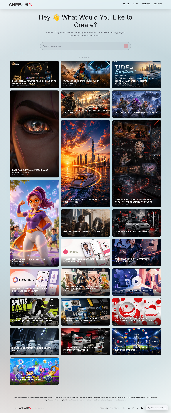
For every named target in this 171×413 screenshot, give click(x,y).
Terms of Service (114, 408)
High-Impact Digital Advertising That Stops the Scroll (142, 397)
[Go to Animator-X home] (20, 4)
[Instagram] (133, 408)
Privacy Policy (104, 408)
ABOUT (126, 4)
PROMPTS (146, 4)
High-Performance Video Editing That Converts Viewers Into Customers (64, 400)
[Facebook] (142, 408)
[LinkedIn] (128, 408)
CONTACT (158, 4)
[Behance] (124, 408)
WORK (135, 4)
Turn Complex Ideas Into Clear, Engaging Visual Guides (109, 397)
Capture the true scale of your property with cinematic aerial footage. (73, 397)
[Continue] (126, 46)
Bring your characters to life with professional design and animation (33, 397)
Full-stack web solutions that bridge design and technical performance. (106, 400)
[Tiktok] (137, 408)
